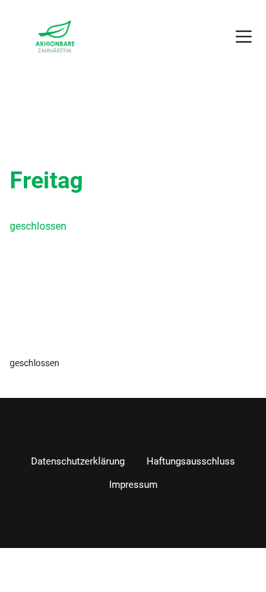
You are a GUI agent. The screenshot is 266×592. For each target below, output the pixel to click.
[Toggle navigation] (244, 36)
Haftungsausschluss (191, 461)
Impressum (133, 484)
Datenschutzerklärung (78, 461)
